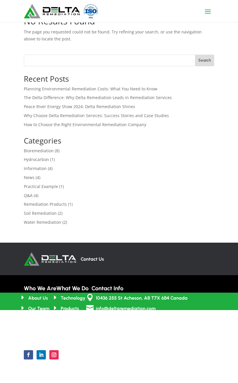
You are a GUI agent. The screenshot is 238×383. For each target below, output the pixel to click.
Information (35, 168)
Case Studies (74, 330)
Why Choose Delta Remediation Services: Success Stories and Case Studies (96, 115)
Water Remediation (42, 222)
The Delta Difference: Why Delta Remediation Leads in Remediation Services (98, 97)
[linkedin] (41, 354)
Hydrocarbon (36, 159)
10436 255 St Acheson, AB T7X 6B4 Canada (141, 298)
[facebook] (28, 354)
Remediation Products (45, 204)
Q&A (28, 195)
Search (204, 60)
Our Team (38, 308)
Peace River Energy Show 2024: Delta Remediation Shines (79, 106)
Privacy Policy (107, 377)
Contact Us (92, 259)
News (29, 177)
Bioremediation (39, 150)
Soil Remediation (40, 213)
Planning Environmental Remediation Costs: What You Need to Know (90, 89)
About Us (38, 298)
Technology (73, 298)
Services (70, 319)
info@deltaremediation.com (126, 308)
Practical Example (41, 186)
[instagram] (54, 354)
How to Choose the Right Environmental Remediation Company (85, 124)
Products (70, 308)
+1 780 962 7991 (112, 319)
